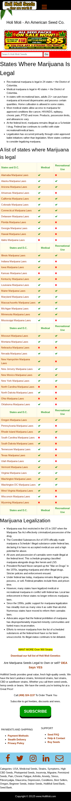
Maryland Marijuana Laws (15, 296)
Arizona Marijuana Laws (14, 186)
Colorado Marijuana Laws (15, 204)
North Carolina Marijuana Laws (17, 386)
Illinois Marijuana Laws (13, 255)
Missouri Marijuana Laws (14, 335)
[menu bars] (44, 7)
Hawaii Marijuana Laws (13, 234)
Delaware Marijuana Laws (15, 216)
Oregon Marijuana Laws (14, 420)
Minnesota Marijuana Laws (15, 314)
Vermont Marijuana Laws (14, 467)
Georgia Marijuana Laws (14, 228)
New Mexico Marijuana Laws (16, 375)
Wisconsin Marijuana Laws (15, 496)
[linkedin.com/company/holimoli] (48, 758)
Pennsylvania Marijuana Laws (17, 425)
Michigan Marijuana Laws (15, 308)
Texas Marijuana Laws (13, 455)
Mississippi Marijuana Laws (16, 320)
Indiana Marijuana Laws (14, 261)
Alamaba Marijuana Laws (14, 175)
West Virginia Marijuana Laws (17, 490)
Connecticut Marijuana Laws (16, 210)
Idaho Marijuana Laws (13, 240)
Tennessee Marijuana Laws (16, 449)
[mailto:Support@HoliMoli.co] (60, 758)
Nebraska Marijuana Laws (15, 347)
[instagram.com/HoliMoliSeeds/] (35, 758)
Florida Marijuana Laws (13, 222)
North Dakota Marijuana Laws (17, 392)
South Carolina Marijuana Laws (18, 437)
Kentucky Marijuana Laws (15, 279)
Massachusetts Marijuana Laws (18, 302)
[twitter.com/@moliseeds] (22, 758)
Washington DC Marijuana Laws (18, 484)
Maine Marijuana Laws (13, 290)
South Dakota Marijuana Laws (17, 443)
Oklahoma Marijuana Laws (15, 404)
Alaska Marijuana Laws (13, 181)
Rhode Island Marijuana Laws (17, 431)
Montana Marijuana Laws (14, 341)
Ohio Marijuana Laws (12, 398)
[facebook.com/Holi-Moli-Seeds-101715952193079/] (10, 758)
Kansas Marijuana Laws (14, 273)
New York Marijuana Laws (15, 380)
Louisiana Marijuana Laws (15, 285)
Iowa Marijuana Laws (12, 267)
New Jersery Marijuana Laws (17, 369)
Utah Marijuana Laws (12, 461)
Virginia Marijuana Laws (14, 472)
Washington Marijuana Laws (16, 478)
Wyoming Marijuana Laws (15, 502)
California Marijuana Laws (15, 198)
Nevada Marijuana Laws (14, 353)
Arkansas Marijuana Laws (15, 192)
